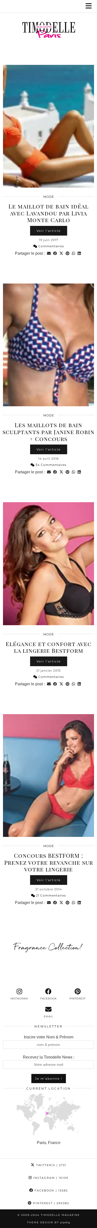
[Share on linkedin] (79, 253)
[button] (90, 6)
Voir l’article (49, 231)
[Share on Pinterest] (67, 253)
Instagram (50, 1178)
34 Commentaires (50, 465)
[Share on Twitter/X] (61, 253)
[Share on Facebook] (55, 253)
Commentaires (50, 246)
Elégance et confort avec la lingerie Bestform (49, 647)
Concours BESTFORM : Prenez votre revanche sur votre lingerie (48, 862)
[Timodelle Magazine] (48, 30)
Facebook (50, 1190)
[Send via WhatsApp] (73, 253)
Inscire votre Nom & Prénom (48, 1037)
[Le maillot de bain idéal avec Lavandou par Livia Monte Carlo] (48, 126)
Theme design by (48, 1222)
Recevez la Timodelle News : (48, 1057)
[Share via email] (49, 253)
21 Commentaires (50, 895)
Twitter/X (50, 1165)
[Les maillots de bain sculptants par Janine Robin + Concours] (48, 345)
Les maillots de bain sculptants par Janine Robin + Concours (48, 431)
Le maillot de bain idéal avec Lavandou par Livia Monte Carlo (48, 213)
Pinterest (50, 1203)
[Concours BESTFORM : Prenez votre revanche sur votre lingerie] (48, 775)
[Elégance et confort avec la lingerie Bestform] (48, 563)
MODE (48, 197)
